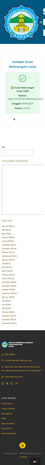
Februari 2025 (7, 275)
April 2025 (5, 267)
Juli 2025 (5, 263)
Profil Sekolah (6, 403)
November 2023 (8, 319)
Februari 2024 (7, 312)
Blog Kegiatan (6, 413)
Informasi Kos (6, 428)
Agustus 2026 (7, 226)
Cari (3, 147)
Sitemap (23, 457)
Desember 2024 (8, 282)
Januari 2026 (6, 241)
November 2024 (8, 286)
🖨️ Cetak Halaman (22, 119)
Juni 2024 (5, 304)
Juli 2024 (5, 301)
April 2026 (5, 233)
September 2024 (8, 293)
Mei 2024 (5, 308)
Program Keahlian (8, 408)
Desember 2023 (8, 316)
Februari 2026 (7, 237)
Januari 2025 (6, 278)
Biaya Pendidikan (7, 423)
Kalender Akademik (8, 433)
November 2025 (8, 248)
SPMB (3, 418)
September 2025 (8, 256)
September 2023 (8, 323)
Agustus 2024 (7, 297)
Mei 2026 (5, 230)
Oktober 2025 (7, 252)
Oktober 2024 (7, 289)
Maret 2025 (6, 271)
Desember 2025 (8, 245)
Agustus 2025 (7, 260)
